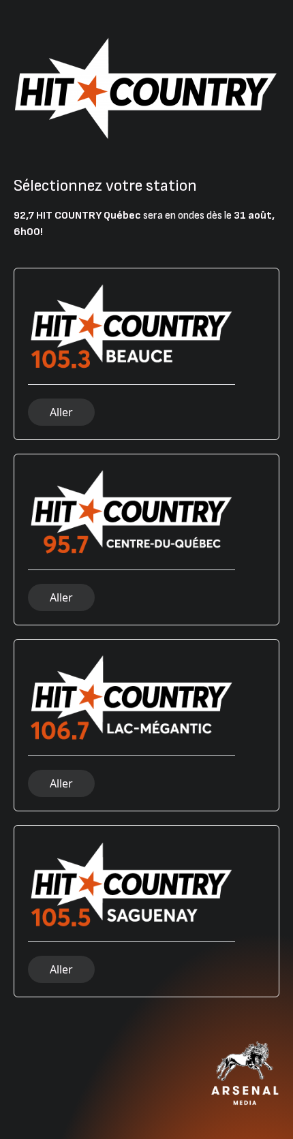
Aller (61, 412)
